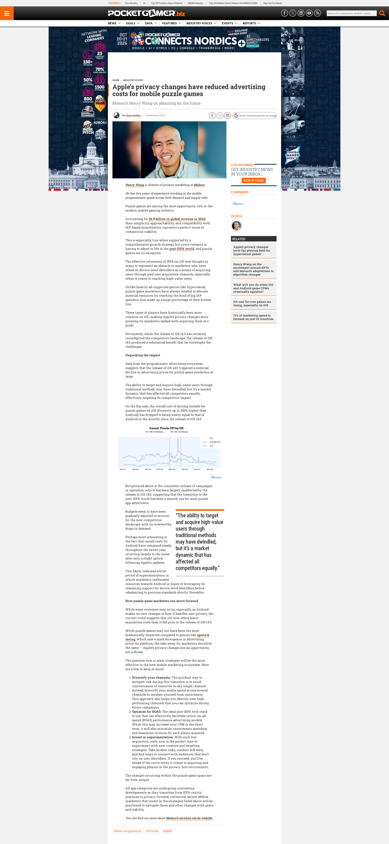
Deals (130, 23)
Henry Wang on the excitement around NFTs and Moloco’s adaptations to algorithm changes (253, 269)
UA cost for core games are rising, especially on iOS (252, 303)
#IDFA (167, 831)
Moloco (199, 185)
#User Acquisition (127, 831)
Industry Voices (199, 23)
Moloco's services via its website (189, 818)
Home (115, 80)
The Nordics (131, 3)
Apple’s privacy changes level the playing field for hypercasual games (251, 250)
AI (144, 3)
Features (169, 23)
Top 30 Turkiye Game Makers (166, 3)
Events (227, 23)
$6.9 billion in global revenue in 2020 (176, 219)
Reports (249, 23)
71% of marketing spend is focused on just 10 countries (253, 317)
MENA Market (195, 3)
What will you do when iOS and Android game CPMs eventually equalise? (253, 288)
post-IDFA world (181, 249)
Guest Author (133, 115)
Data (149, 23)
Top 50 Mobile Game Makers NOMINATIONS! (233, 3)
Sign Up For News (272, 3)
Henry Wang (134, 185)
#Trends (152, 831)
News (112, 23)
